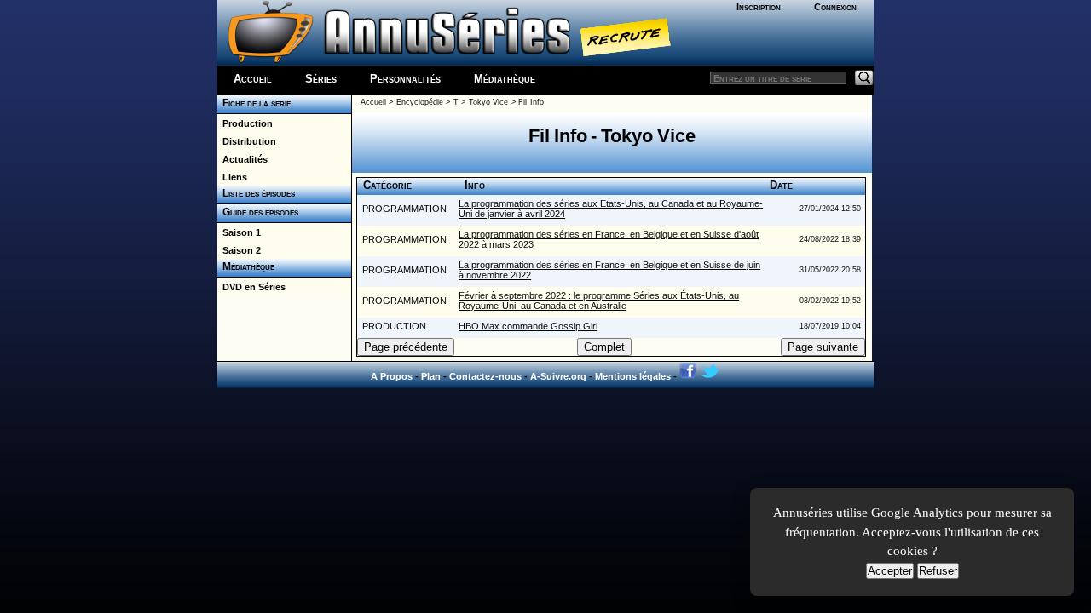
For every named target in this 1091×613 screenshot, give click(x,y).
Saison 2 (239, 250)
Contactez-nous (485, 376)
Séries (321, 78)
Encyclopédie (419, 102)
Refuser (938, 570)
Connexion (835, 7)
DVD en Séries (251, 287)
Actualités (242, 159)
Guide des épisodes (257, 212)
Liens (232, 177)
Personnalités (405, 78)
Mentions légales (633, 376)
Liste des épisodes (256, 193)
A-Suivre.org (558, 376)
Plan (431, 376)
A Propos (392, 376)
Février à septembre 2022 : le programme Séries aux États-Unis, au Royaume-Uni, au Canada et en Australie (599, 300)
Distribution (246, 141)
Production (245, 123)
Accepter (890, 570)
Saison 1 (239, 232)
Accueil (253, 78)
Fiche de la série (254, 103)
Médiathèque (504, 78)
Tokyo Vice (488, 102)
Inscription (758, 7)
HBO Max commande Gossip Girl (528, 326)
